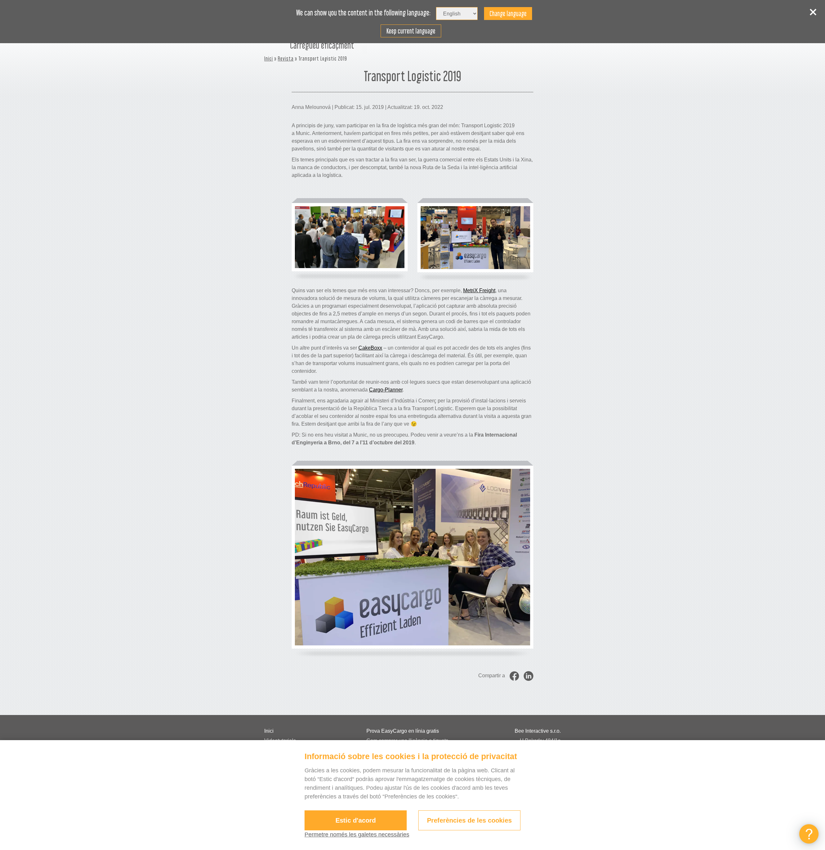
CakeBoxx (370, 348)
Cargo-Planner (386, 389)
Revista (286, 58)
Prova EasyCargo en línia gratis (402, 731)
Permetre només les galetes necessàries (357, 834)
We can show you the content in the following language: (363, 13)
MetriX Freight (479, 290)
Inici (268, 58)
